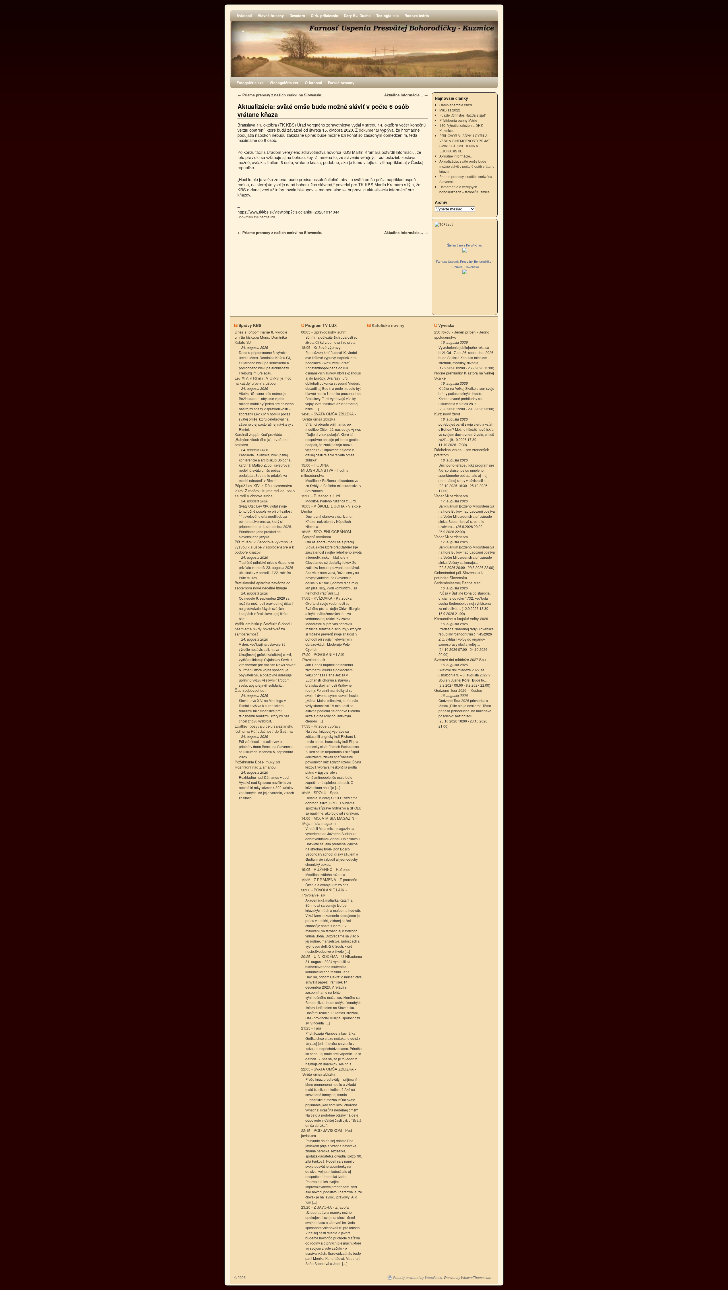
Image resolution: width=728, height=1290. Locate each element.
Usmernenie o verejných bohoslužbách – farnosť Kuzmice (464, 189)
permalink (267, 216)
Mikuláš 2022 (449, 109)
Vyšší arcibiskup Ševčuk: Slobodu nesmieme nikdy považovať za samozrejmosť (263, 629)
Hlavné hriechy (271, 15)
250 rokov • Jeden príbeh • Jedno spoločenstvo (461, 335)
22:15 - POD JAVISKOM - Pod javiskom (326, 1133)
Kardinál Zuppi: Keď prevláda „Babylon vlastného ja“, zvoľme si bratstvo (262, 439)
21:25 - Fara (311, 1028)
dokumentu (369, 130)
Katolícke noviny (388, 325)
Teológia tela (387, 15)
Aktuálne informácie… (406, 95)
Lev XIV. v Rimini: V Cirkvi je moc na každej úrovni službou (263, 381)
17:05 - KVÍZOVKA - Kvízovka (326, 598)
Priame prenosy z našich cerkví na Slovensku (279, 95)
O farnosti (313, 82)
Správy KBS (250, 325)
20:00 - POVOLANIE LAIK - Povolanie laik (324, 892)
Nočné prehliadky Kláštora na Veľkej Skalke (464, 375)
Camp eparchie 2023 (455, 104)
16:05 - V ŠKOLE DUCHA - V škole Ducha (331, 509)
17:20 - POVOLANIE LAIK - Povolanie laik (324, 657)
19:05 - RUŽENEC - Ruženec (326, 869)
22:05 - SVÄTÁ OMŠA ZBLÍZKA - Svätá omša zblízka (328, 1072)
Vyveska (446, 325)
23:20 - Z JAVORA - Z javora (325, 1207)
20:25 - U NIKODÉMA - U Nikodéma (331, 956)
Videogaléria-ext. (284, 82)
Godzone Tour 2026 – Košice (458, 690)
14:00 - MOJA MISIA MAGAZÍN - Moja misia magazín (329, 821)
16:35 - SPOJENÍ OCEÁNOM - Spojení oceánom (327, 534)
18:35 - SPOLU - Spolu (320, 792)
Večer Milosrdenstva (451, 495)
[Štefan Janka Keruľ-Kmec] (464, 251)
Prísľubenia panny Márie (458, 120)
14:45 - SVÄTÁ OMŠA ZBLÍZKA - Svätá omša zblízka (328, 416)
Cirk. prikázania (324, 15)
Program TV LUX (321, 325)
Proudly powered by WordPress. (418, 1277)
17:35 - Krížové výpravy (321, 726)
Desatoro (297, 15)
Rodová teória (416, 15)
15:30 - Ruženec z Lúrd (320, 495)
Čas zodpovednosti (250, 690)
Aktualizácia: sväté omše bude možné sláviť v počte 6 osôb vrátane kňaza (323, 110)
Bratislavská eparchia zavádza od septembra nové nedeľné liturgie (262, 585)
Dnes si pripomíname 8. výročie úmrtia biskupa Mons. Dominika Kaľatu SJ (261, 337)
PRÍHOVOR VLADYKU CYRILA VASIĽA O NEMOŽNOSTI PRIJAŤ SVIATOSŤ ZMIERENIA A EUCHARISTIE (464, 143)
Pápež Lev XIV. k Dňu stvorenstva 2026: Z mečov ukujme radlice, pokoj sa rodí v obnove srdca (265, 490)
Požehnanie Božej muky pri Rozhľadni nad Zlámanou (257, 764)
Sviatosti (244, 15)
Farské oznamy (341, 82)
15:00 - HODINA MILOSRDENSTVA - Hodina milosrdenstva (324, 470)
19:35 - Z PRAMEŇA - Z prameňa (329, 879)
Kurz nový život (447, 414)
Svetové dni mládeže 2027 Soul (460, 659)
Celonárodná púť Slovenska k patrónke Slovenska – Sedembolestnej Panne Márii (458, 577)
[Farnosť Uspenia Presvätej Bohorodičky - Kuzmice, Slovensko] (464, 272)
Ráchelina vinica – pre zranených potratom (461, 452)
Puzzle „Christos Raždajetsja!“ (462, 115)
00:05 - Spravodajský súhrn (323, 332)
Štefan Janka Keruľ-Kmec (465, 245)
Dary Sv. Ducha (357, 15)
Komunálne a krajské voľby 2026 (461, 618)
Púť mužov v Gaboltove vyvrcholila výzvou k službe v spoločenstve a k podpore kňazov (264, 547)
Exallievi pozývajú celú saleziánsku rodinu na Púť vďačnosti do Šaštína (264, 729)
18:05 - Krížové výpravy (321, 347)
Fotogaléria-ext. (250, 82)
